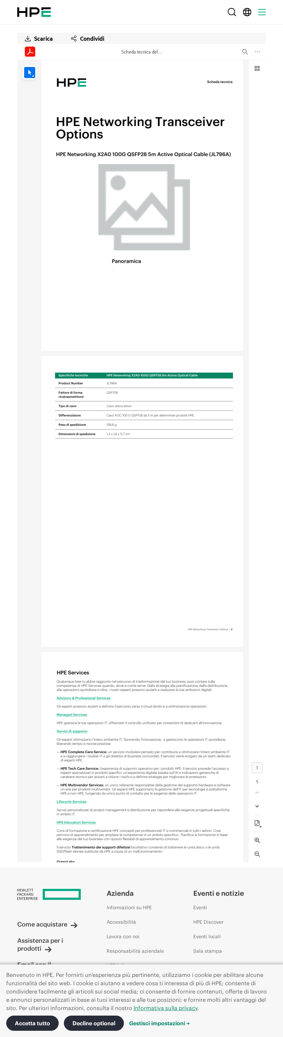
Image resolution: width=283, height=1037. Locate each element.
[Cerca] (232, 12)
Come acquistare (42, 924)
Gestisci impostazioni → (159, 1023)
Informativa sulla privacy (165, 1008)
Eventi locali (207, 936)
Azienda (120, 893)
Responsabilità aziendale (135, 951)
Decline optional (93, 1023)
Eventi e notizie (218, 893)
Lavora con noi (123, 936)
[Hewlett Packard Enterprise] (34, 12)
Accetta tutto (32, 1023)
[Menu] (262, 12)
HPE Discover (208, 922)
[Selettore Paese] (247, 12)
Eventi (200, 907)
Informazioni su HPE (129, 907)
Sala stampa (207, 951)
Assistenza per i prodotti (40, 944)
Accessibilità (121, 922)
